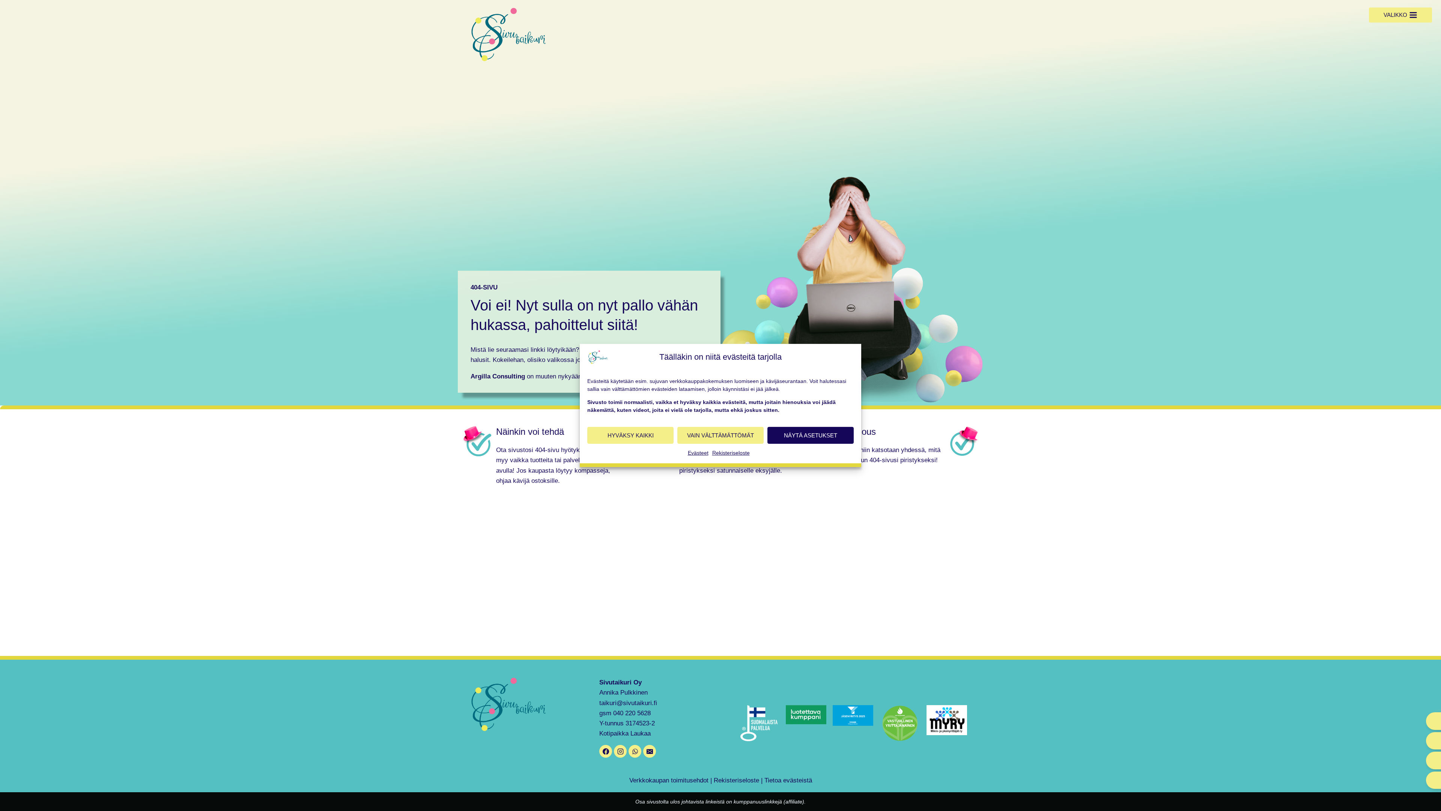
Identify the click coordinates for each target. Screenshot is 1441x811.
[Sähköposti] (649, 751)
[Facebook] (605, 751)
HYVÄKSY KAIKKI (631, 435)
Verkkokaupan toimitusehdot (668, 780)
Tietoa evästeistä (788, 780)
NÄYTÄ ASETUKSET (810, 435)
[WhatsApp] (635, 751)
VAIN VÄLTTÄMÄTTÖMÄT (720, 435)
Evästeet (698, 453)
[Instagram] (620, 751)
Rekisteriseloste (731, 453)
